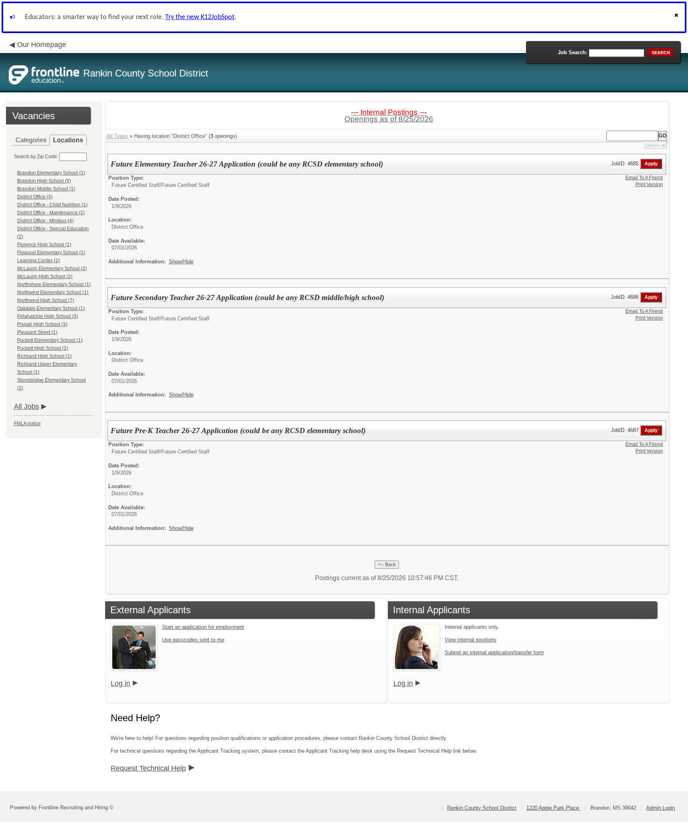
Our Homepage (41, 45)
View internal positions (470, 640)
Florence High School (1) (44, 244)
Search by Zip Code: (36, 156)
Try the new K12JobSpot (200, 17)
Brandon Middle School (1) (46, 189)
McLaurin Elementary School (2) (52, 268)
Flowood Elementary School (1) (51, 252)
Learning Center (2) (38, 260)
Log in (120, 683)
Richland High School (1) (44, 356)
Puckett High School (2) (42, 348)
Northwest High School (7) (45, 300)
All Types (117, 136)
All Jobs (26, 406)
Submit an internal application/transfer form (494, 652)
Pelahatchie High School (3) (47, 316)
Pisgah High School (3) (42, 324)
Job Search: (572, 52)
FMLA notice (27, 423)
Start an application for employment (203, 627)
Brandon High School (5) (44, 181)
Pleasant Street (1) (37, 332)
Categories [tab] (31, 140)
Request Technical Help (148, 768)
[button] (677, 17)
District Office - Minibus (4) (45, 221)
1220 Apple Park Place (553, 808)
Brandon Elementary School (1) (51, 173)
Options (653, 145)
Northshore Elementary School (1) (54, 284)
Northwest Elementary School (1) (52, 292)
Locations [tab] (68, 140)
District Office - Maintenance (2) (51, 213)
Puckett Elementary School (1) (49, 340)
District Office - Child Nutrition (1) (52, 205)
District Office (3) (35, 197)
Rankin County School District (481, 808)
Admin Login (660, 808)
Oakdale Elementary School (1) (51, 308)
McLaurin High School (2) (44, 276)
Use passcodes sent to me (193, 640)
